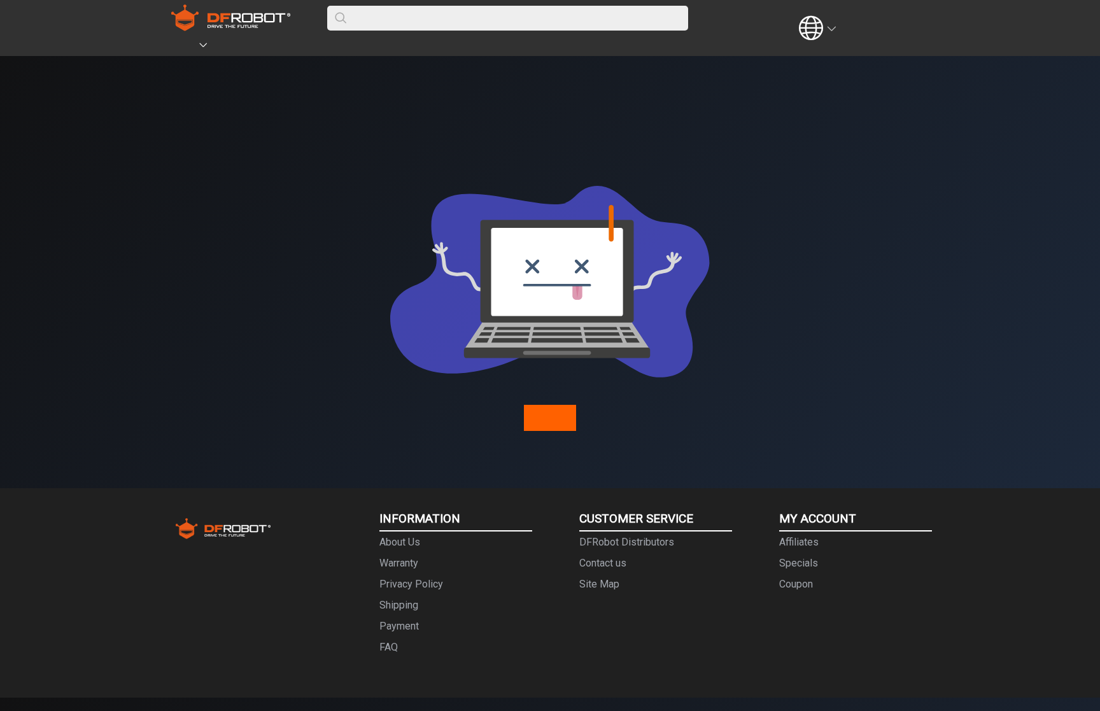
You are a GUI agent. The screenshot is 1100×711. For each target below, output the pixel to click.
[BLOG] (274, 47)
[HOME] (185, 47)
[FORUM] (236, 47)
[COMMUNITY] (211, 47)
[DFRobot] (230, 27)
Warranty (398, 563)
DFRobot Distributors (626, 542)
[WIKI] (255, 47)
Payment (399, 626)
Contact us (602, 563)
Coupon (796, 584)
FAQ (388, 647)
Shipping (398, 605)
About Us (399, 542)
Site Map (599, 584)
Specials (798, 563)
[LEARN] (293, 47)
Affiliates (799, 542)
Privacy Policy (411, 584)
